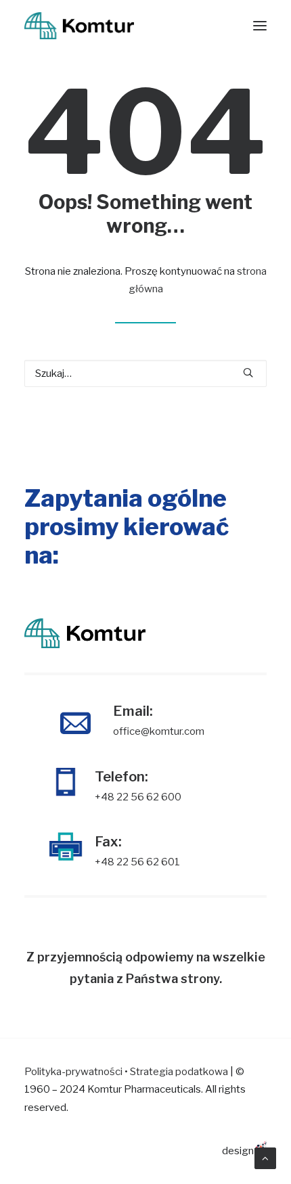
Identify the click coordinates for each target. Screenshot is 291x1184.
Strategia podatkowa (179, 1072)
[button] (248, 372)
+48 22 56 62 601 (137, 862)
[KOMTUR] (79, 25)
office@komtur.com (158, 731)
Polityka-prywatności (73, 1072)
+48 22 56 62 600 (138, 797)
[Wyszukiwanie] (145, 373)
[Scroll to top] (265, 1158)
